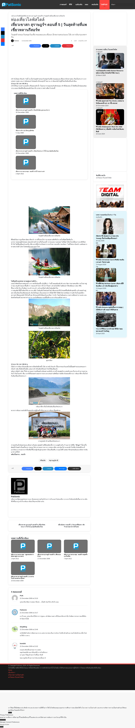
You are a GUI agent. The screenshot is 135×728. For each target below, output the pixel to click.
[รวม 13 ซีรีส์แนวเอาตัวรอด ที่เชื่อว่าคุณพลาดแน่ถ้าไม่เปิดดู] (106, 326)
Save (1, 727)
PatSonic (16, 40)
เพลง (86, 4)
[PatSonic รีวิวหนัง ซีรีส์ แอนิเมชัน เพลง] (11, 4)
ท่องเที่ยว (19, 19)
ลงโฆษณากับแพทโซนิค (103, 178)
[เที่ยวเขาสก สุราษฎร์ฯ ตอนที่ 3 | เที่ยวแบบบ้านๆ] (49, 552)
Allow (10, 712)
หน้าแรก (14, 16)
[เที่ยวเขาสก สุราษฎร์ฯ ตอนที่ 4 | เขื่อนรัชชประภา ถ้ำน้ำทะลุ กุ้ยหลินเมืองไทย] (26, 148)
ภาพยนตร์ (63, 4)
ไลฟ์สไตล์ (104, 4)
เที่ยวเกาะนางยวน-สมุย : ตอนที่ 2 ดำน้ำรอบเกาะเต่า (30, 171)
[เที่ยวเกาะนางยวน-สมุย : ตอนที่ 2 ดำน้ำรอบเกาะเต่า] (26, 169)
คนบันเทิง (95, 4)
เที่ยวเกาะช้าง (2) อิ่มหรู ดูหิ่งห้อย (25, 130)
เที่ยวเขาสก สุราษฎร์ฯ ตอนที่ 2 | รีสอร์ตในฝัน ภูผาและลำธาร (33, 110)
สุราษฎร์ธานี (54, 460)
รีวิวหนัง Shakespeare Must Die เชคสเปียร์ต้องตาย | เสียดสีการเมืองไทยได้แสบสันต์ (110, 129)
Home (10, 670)
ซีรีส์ (70, 4)
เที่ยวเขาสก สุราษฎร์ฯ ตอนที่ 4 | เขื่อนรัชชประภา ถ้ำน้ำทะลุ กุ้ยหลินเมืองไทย (37, 151)
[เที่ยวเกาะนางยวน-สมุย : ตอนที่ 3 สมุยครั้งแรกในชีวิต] (76, 552)
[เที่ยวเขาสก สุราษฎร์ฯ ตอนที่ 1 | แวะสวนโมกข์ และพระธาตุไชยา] (23, 574)
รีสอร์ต (43, 460)
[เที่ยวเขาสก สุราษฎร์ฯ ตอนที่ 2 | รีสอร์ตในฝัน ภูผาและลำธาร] (26, 108)
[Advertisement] (50, 62)
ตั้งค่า (23, 710)
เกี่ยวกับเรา (11, 672)
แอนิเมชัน (78, 4)
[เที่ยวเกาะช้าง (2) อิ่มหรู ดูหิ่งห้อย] (26, 128)
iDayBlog (23, 627)
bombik (23, 643)
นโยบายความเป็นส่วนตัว (16, 675)
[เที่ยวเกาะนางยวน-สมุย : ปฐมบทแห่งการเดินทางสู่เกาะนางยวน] (23, 552)
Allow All (3, 720)
